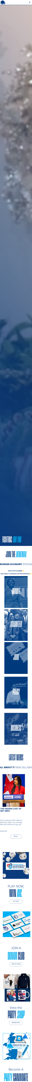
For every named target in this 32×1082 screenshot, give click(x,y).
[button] (29, 2)
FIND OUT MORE (16, 964)
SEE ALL (16, 836)
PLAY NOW (16, 901)
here (20, 571)
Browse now (16, 1022)
